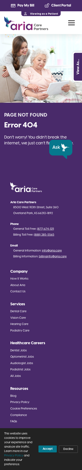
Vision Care (18, 318)
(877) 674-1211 (45, 229)
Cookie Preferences (23, 408)
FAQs (13, 421)
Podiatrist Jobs (20, 369)
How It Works (19, 278)
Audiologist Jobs (21, 363)
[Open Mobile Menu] (71, 23)
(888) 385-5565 (44, 234)
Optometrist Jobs (22, 356)
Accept (48, 449)
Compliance (18, 415)
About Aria (17, 285)
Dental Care (18, 311)
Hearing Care (19, 324)
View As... (78, 66)
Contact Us (17, 291)
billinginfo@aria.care (53, 256)
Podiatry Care (19, 330)
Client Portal (61, 5)
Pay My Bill (25, 5)
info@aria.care (52, 250)
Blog (13, 396)
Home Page (26, 23)
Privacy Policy (19, 402)
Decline (68, 449)
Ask (56, 147)
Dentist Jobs (18, 350)
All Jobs (15, 376)
